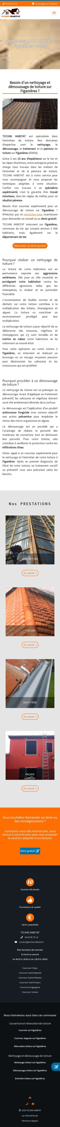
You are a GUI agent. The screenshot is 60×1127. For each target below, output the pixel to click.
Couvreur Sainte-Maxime (30, 977)
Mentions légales (30, 1120)
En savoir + (30, 573)
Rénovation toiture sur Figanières (30, 1046)
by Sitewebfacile (30, 1115)
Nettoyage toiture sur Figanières (30, 1062)
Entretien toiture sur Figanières (30, 1078)
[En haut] (30, 1098)
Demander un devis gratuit (30, 245)
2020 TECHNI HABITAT (31, 1110)
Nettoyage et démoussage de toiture (30, 1056)
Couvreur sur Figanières (30, 1030)
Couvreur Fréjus (30, 968)
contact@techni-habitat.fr (46, 3)
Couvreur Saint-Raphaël (30, 972)
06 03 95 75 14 (11, 3)
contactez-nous (33, 214)
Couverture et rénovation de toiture (30, 1023)
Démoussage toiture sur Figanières (30, 1070)
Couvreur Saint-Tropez (30, 982)
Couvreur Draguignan (30, 987)
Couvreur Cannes (30, 992)
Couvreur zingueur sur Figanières (30, 1038)
